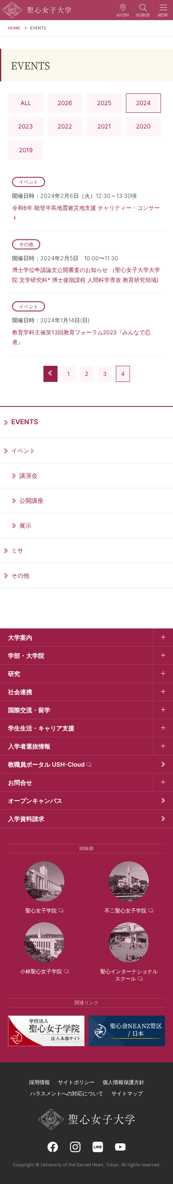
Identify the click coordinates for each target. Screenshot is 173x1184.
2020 (143, 126)
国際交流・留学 (29, 710)
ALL (26, 103)
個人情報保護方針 (123, 1082)
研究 (14, 674)
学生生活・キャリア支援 (41, 728)
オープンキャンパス (35, 801)
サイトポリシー (76, 1082)
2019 (26, 150)
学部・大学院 (26, 655)
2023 (25, 126)
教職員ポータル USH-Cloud (46, 764)
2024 (143, 103)
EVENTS (38, 27)
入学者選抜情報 (29, 746)
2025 (104, 103)
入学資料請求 (26, 819)
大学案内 (20, 637)
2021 (104, 126)
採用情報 (39, 1082)
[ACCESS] (123, 10)
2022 (65, 126)
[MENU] (163, 10)
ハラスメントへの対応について (66, 1093)
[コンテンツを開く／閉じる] (163, 637)
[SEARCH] (143, 10)
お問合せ (20, 782)
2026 (65, 103)
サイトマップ (127, 1093)
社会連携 (20, 692)
